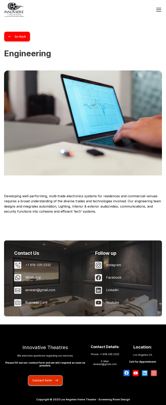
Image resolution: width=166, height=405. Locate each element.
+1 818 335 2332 (109, 354)
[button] (158, 10)
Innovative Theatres (45, 347)
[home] (14, 9)
